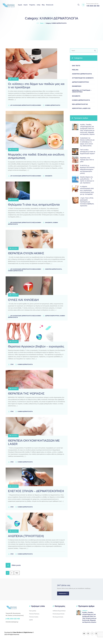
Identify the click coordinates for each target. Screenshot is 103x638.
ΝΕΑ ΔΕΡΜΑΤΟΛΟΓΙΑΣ (80, 104)
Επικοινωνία (49, 4)
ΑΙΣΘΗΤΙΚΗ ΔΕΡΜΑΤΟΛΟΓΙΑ (82, 74)
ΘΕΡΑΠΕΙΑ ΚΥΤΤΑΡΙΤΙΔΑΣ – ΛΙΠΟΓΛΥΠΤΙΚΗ (81, 91)
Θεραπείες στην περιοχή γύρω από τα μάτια (87, 159)
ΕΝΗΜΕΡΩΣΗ (76, 86)
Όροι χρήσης (32, 610)
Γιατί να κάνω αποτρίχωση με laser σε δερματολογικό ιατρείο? (87, 151)
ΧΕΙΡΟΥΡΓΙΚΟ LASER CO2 (81, 108)
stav (12, 364)
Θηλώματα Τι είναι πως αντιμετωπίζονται (34, 204)
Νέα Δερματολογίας (58, 617)
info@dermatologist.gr (12, 622)
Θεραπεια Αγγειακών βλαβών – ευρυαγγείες (36, 346)
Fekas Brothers (17, 632)
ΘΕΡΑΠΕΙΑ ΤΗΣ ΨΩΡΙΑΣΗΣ (26, 393)
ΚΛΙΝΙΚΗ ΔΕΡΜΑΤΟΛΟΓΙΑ (81, 100)
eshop (38, 4)
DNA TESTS (76, 65)
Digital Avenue (28, 632)
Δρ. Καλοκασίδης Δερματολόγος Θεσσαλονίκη (25, 105)
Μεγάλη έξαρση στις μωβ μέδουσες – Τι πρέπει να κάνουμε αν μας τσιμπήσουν (87, 180)
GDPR (31, 620)
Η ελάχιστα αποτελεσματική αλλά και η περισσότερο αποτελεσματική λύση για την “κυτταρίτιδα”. (87, 190)
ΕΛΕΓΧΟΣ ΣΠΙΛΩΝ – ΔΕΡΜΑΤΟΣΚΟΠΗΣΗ (36, 491)
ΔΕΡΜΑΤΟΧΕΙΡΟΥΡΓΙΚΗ (80, 82)
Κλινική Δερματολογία (58, 613)
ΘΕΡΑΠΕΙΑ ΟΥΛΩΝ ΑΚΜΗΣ (26, 253)
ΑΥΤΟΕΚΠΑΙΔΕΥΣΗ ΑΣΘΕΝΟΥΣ (83, 78)
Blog (43, 4)
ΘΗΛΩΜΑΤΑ (76, 96)
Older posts (16, 565)
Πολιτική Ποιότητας (34, 613)
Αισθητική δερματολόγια (59, 610)
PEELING (75, 70)
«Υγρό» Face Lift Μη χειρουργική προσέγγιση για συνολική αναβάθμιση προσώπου (87, 202)
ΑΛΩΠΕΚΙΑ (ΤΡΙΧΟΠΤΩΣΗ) (26, 536)
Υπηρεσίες (32, 4)
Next (17, 573)
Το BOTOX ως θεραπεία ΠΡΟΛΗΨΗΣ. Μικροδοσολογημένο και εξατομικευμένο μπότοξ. (87, 169)
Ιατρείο (26, 4)
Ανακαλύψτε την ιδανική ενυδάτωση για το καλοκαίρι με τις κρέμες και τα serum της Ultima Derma (87, 142)
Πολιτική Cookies (33, 617)
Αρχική (20, 4)
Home (41, 23)
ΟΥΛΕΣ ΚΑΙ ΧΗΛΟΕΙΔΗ (23, 299)
